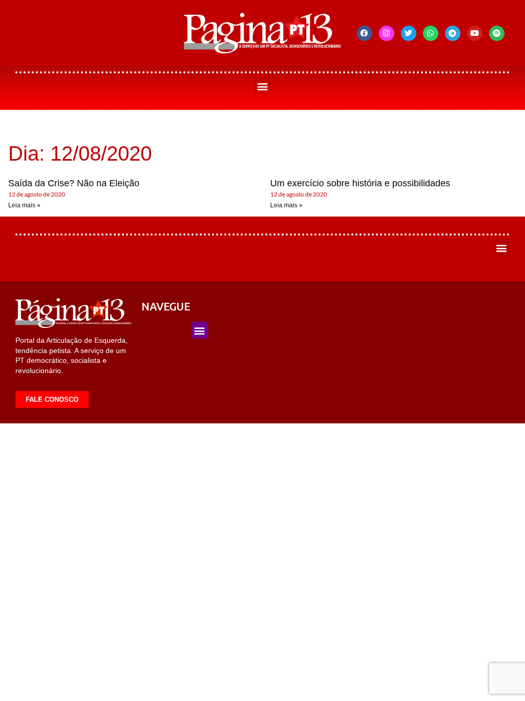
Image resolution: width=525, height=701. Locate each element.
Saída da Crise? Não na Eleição (73, 183)
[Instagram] (386, 33)
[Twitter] (408, 33)
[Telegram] (452, 33)
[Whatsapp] (430, 33)
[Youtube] (474, 33)
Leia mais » (24, 205)
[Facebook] (364, 33)
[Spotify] (496, 33)
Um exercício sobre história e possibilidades (360, 183)
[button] (262, 85)
